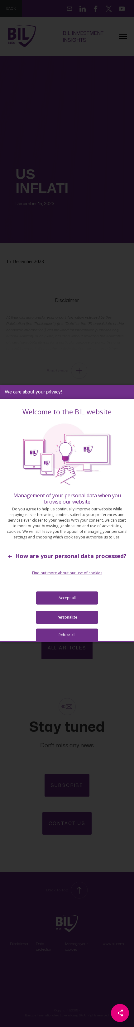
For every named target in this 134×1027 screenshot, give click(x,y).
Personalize (67, 617)
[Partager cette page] (120, 1013)
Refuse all (67, 635)
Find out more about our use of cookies (67, 573)
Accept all (67, 597)
